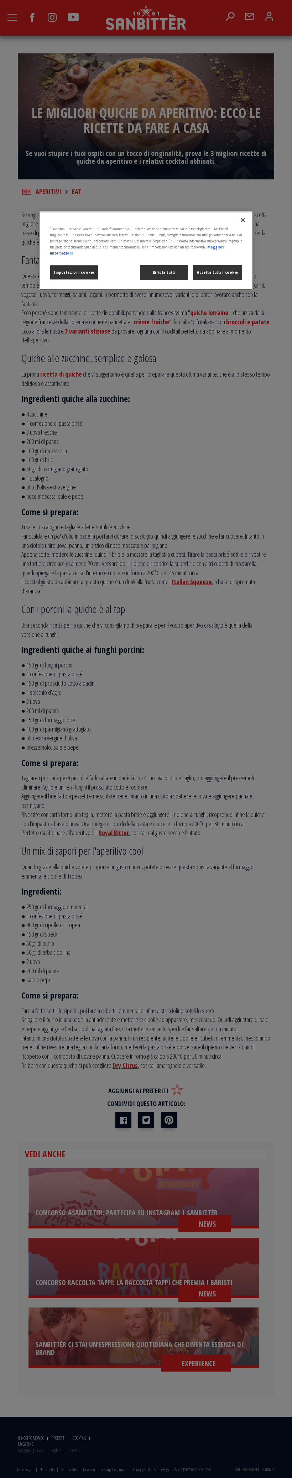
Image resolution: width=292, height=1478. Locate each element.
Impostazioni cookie (74, 272)
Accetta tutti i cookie (217, 272)
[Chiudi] (243, 220)
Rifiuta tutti (164, 272)
